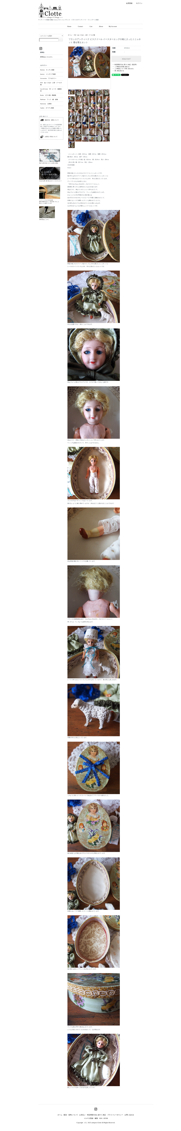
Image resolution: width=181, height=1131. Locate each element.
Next (107, 67)
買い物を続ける (119, 70)
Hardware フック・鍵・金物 (49, 99)
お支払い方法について (50, 136)
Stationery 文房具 (46, 104)
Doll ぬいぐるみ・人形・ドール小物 (84, 35)
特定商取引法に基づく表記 (96, 1115)
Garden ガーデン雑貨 (47, 108)
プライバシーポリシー (115, 1115)
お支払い (82, 1115)
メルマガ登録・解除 (91, 1118)
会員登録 (129, 3)
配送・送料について (71, 1115)
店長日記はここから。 (44, 219)
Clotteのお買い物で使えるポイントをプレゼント (50, 180)
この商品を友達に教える (121, 66)
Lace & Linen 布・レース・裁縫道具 (51, 90)
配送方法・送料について (51, 120)
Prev (71, 67)
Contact (80, 26)
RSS (100, 1118)
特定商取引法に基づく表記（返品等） (126, 64)
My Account (113, 26)
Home (69, 26)
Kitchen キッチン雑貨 (47, 70)
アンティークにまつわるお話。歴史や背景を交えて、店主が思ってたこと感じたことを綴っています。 (49, 201)
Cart (91, 26)
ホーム (70, 35)
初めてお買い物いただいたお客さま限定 (48, 163)
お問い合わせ (129, 1115)
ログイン (139, 3)
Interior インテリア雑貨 (48, 74)
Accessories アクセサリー (48, 78)
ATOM (105, 1118)
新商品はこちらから (46, 57)
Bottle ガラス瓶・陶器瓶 (48, 95)
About (101, 26)
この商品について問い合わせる (124, 68)
